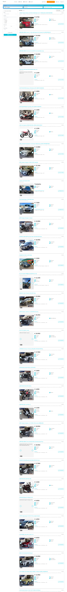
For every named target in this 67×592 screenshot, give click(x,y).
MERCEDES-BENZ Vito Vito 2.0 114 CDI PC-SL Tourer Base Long (31, 50)
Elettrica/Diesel (53, 38)
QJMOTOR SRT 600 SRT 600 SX (25, 386)
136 (36, 58)
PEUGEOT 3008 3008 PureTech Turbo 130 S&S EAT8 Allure (30, 236)
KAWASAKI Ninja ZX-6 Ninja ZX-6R (26, 497)
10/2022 (37, 57)
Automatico (52, 37)
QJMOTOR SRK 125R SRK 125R (25, 478)
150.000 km (37, 539)
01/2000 (37, 76)
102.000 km (37, 372)
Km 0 (6, 22)
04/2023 (37, 355)
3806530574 (61, 209)
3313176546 (61, 79)
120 (36, 170)
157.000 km (37, 298)
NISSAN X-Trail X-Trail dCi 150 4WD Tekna (27, 293)
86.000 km (37, 558)
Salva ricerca (10, 34)
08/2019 (37, 466)
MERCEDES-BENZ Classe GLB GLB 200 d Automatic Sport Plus (31, 441)
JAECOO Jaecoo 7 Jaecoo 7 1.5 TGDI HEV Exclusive (28, 311)
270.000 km (37, 260)
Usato (6, 21)
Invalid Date (37, 281)
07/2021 (37, 429)
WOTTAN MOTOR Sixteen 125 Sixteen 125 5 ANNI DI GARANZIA (31, 88)
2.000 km (37, 502)
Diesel (52, 57)
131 (36, 151)
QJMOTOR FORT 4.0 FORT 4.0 (25, 404)
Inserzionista (5, 28)
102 (36, 338)
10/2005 (37, 261)
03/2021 (37, 243)
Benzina (52, 76)
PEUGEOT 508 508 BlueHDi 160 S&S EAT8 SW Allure (29, 460)
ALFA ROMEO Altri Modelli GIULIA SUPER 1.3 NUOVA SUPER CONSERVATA (33, 571)
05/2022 (37, 20)
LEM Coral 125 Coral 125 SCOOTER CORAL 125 (28, 69)
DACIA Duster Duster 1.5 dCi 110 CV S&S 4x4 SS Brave (29, 590)
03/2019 (37, 150)
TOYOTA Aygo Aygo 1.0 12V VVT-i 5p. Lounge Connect (29, 515)
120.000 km (37, 56)
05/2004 (37, 224)
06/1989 (37, 373)
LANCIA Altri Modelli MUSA (24, 180)
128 (36, 505)
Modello (5, 15)
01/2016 (37, 503)
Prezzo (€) (5, 24)
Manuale (52, 19)
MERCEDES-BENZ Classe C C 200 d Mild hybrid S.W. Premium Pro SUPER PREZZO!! (35, 32)
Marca (4, 12)
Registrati (61, 1)
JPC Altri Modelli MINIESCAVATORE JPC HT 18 (28, 273)
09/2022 (37, 448)
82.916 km (37, 241)
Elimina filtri (10, 32)
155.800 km (37, 223)
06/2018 (37, 168)
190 (36, 560)
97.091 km (37, 576)
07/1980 (37, 578)
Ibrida (51, 429)
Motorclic (35, 227)
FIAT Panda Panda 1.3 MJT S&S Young (26, 199)
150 (36, 300)
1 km (36, 279)
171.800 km (37, 428)
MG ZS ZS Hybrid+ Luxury (24, 330)
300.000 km (37, 186)
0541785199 (61, 42)
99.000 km (37, 19)
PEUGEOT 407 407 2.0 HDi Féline (25, 255)
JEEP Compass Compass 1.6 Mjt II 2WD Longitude (28, 162)
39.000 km (37, 37)
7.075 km (37, 335)
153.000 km (37, 521)
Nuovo (6, 20)
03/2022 (37, 38)
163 (36, 40)
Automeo (35, 79)
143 (36, 225)
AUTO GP (36, 284)
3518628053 (61, 228)
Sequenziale (53, 502)
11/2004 (37, 187)
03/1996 (37, 541)
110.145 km (37, 354)
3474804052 (61, 265)
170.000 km (37, 204)
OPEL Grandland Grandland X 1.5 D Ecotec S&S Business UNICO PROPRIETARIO (34, 143)
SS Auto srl (36, 23)
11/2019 (37, 299)
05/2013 (37, 522)
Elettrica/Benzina (53, 20)
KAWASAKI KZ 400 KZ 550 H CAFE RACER (27, 367)
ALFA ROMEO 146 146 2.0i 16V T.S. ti (26, 534)
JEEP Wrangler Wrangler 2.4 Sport (25, 218)
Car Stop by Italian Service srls (39, 190)
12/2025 (37, 336)
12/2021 (37, 559)
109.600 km (37, 465)
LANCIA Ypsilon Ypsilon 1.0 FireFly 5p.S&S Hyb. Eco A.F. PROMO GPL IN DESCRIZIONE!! (35, 12)
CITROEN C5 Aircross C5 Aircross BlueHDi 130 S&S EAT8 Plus (31, 348)
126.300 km (37, 149)
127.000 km (37, 167)
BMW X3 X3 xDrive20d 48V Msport (26, 553)
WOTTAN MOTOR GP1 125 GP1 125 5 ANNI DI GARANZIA (30, 106)
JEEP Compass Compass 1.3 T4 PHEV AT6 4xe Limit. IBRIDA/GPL (31, 423)
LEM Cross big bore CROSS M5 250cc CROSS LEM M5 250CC (30, 125)
